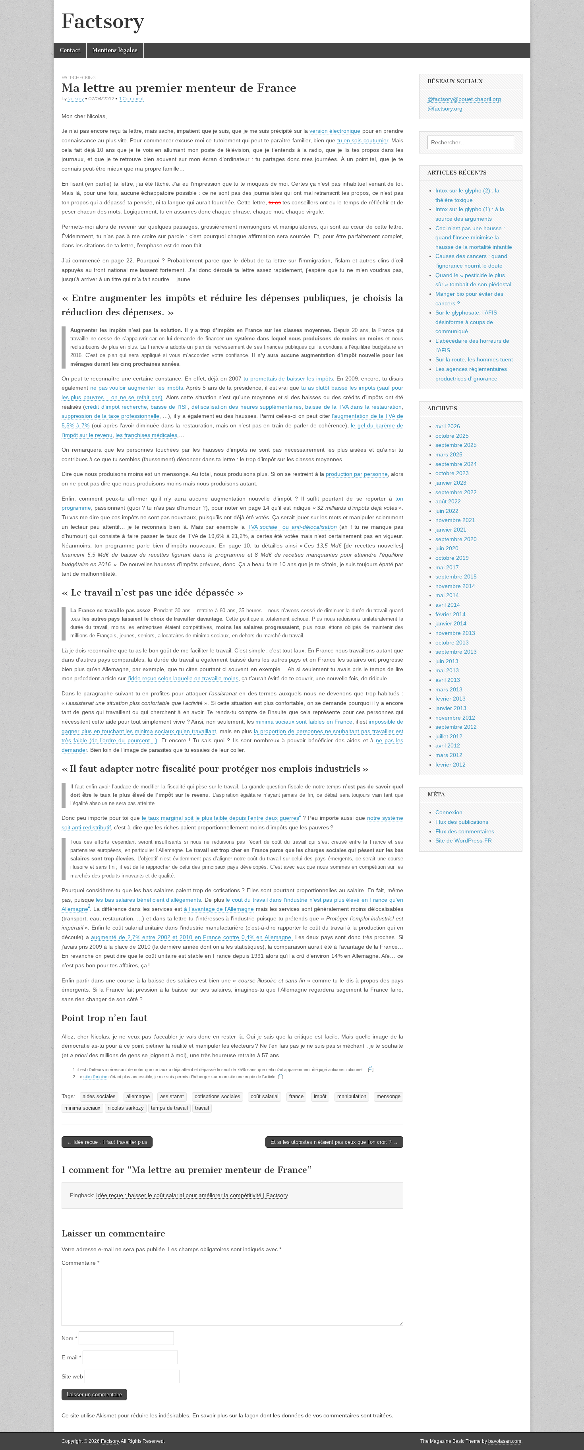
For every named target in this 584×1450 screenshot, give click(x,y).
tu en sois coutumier (362, 140)
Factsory (103, 21)
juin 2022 (446, 511)
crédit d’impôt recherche (116, 407)
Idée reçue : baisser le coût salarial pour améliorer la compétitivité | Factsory (192, 1195)
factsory (76, 98)
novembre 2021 (455, 520)
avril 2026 (447, 426)
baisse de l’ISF (169, 407)
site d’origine (95, 1076)
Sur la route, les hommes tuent (474, 359)
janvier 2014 (450, 623)
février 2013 (450, 698)
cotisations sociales (217, 1096)
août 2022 (448, 501)
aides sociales (99, 1096)
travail (202, 1108)
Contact (70, 50)
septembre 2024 (456, 464)
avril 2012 (447, 745)
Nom (69, 1338)
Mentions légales (115, 50)
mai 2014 (447, 595)
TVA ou (292, 527)
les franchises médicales (146, 435)
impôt (320, 1096)
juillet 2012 (448, 736)
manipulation (351, 1096)
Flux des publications (461, 822)
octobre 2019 (452, 558)
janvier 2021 (450, 529)
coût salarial (264, 1096)
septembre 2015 (456, 576)
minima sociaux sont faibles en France (303, 721)
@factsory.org (444, 108)
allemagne (138, 1096)
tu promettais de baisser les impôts (288, 378)
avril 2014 (447, 605)
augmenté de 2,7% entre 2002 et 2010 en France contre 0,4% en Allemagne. (192, 937)
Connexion (448, 812)
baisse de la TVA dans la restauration (353, 407)
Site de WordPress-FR (463, 840)
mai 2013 (447, 670)
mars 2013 (448, 689)
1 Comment (131, 98)
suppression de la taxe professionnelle (110, 416)
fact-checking (79, 77)
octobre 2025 (452, 436)
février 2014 (450, 614)
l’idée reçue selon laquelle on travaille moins (183, 678)
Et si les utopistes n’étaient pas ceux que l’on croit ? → (334, 1142)
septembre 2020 (456, 539)
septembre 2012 (456, 727)
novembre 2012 (455, 717)
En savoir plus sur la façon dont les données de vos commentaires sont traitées (292, 1415)
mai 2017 (447, 567)
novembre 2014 (455, 586)
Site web (72, 1376)
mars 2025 (448, 454)
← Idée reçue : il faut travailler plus (107, 1142)
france (296, 1096)
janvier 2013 (450, 708)
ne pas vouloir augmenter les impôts (136, 387)
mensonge (388, 1096)
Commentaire (80, 1263)
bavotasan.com (504, 1441)
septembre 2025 (456, 445)
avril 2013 (447, 680)
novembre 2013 (455, 633)
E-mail (71, 1357)
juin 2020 (446, 548)
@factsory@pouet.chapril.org (464, 99)
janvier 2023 (450, 482)
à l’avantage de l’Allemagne (219, 909)
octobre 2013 (452, 642)
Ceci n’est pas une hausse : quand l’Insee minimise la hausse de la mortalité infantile (473, 237)
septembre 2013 (456, 651)
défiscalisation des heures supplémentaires (246, 407)
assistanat (172, 1096)
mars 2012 (448, 755)
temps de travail (169, 1108)
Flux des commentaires (464, 831)
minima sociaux (82, 1108)
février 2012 (450, 764)
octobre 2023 (452, 473)
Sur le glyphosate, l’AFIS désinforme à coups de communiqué (466, 321)
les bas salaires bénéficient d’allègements (148, 900)
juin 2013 (446, 661)
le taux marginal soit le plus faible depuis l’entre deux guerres (220, 818)
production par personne (357, 474)
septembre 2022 (456, 492)
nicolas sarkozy (126, 1108)
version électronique (334, 131)
